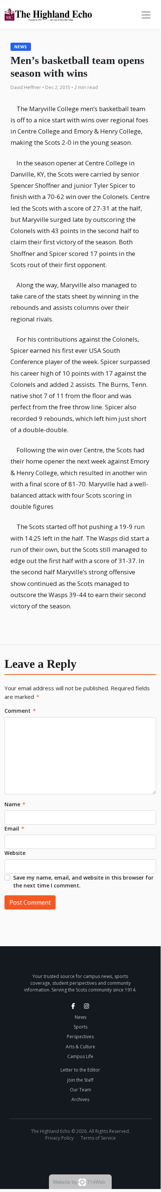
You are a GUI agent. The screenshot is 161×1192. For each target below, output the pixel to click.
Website (14, 852)
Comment (20, 710)
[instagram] (86, 1006)
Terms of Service (98, 1138)
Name (14, 804)
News (20, 46)
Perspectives (80, 1036)
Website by (79, 1181)
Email (14, 828)
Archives (80, 1099)
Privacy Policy (59, 1138)
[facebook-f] (73, 1006)
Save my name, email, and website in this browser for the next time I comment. (83, 881)
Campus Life (80, 1056)
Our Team (80, 1089)
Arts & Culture (80, 1046)
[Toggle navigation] (146, 15)
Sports (80, 1027)
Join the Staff (80, 1080)
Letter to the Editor (80, 1070)
